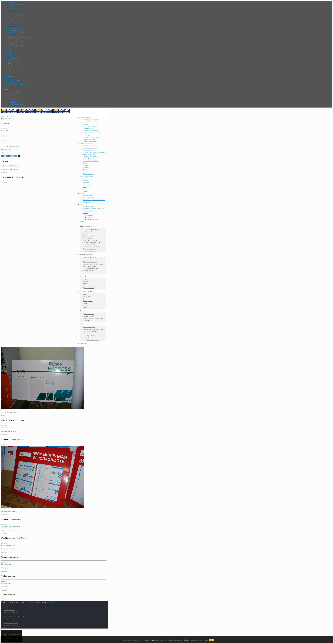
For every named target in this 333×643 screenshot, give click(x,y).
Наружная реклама (10, 2)
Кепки (9, 71)
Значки (10, 76)
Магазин (10, 97)
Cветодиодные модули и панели (17, 17)
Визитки (10, 50)
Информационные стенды (15, 32)
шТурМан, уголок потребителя (14, 538)
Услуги (6, 89)
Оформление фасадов (14, 26)
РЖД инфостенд (8, 576)
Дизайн (6, 78)
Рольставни (7, 620)
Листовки (10, 52)
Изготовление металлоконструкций (18, 93)
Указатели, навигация (14, 39)
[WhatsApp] (11, 156)
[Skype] (16, 156)
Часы (9, 63)
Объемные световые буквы (16, 15)
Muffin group (51, 602)
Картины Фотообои (13, 43)
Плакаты (10, 56)
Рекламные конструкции (15, 11)
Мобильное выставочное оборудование (19, 37)
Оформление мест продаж (15, 41)
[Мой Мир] (7, 156)
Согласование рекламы (14, 95)
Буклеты (10, 54)
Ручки (9, 73)
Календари (11, 65)
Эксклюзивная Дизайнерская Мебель (19, 84)
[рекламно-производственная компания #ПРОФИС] (35, 113)
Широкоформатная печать (15, 4)
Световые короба (13, 13)
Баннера (13, 6)
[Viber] (9, 156)
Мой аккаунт (14, 99)
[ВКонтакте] (2, 156)
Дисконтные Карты (13, 58)
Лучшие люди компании (11, 557)
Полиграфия (7, 47)
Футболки (10, 67)
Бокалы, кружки (12, 69)
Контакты (7, 106)
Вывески (10, 8)
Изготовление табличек (14, 30)
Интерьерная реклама (10, 28)
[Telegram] (14, 156)
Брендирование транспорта (16, 21)
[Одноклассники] (4, 156)
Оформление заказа (17, 104)
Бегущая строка (15, 19)
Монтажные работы (13, 91)
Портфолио (11, 86)
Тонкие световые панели (15, 34)
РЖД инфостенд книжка (11, 519)
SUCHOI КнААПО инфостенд (13, 177)
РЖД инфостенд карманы (12, 439)
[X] (19, 156)
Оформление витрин (14, 24)
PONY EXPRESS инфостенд (13, 420)
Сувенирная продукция (11, 60)
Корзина (13, 102)
